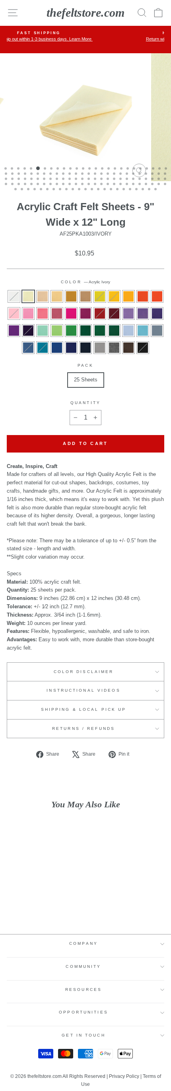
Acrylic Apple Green (71, 331)
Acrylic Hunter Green (114, 331)
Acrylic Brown (128, 348)
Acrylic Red (100, 313)
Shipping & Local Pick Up (83, 709)
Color (85, 282)
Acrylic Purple (28, 331)
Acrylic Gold (128, 296)
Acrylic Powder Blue (128, 331)
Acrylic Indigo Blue (57, 348)
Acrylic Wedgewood (157, 331)
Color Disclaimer (84, 671)
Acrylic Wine (85, 313)
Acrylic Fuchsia (71, 313)
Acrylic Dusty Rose (57, 313)
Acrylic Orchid (157, 313)
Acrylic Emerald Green (85, 331)
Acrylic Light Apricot (43, 296)
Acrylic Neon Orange (157, 296)
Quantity (85, 402)
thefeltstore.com (85, 12)
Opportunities (83, 1012)
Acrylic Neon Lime (57, 331)
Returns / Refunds (83, 728)
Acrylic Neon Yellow (100, 296)
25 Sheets (85, 380)
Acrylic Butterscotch (57, 296)
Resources (83, 989)
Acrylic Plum (14, 331)
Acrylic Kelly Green (100, 331)
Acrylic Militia (28, 348)
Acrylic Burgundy (114, 313)
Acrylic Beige (85, 296)
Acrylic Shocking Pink (43, 313)
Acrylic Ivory (28, 296)
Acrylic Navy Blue (85, 348)
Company (83, 943)
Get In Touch (83, 1035)
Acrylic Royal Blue (71, 348)
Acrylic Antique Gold (71, 296)
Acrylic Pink (14, 313)
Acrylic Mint (43, 331)
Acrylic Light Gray (100, 348)
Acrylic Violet (128, 313)
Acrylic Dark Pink (28, 313)
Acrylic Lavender (143, 313)
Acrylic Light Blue (143, 331)
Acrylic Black (143, 348)
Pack (85, 365)
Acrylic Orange (143, 296)
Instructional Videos (83, 690)
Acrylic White (14, 296)
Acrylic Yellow (114, 296)
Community (83, 966)
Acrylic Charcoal (114, 348)
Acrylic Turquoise (43, 348)
